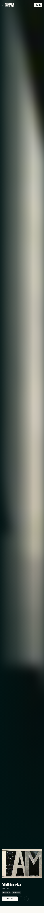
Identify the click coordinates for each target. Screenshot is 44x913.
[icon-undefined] (21, 899)
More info (9, 898)
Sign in (38, 5)
